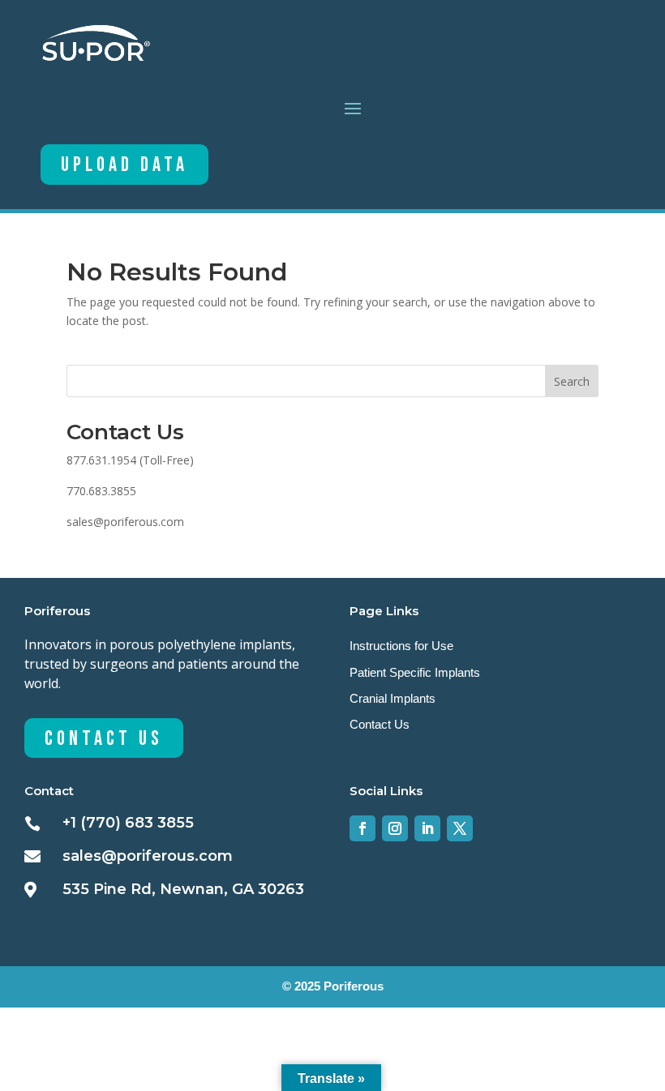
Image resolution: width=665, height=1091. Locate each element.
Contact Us (104, 738)
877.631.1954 (101, 460)
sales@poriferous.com (125, 521)
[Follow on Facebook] (362, 828)
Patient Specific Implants (415, 672)
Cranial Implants (392, 698)
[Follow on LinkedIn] (427, 828)
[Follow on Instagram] (395, 828)
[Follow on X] (460, 828)
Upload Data (124, 165)
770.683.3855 (101, 490)
